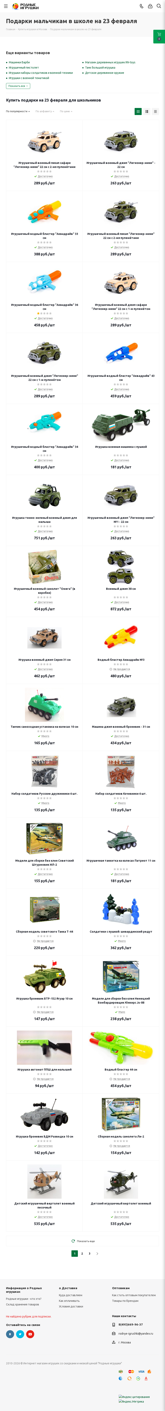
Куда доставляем (70, 1295)
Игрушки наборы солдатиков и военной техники (41, 72)
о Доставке (68, 1288)
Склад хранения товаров (22, 1304)
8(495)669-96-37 (131, 1324)
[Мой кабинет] (150, 6)
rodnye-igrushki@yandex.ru (136, 1333)
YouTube (30, 1334)
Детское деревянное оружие (104, 72)
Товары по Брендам (125, 1300)
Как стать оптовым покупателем (134, 1295)
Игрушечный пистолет (24, 67)
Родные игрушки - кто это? (23, 1298)
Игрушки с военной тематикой (29, 78)
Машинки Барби (19, 62)
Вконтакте (10, 1334)
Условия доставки (71, 1306)
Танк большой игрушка (100, 67)
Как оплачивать (69, 1300)
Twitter (20, 1334)
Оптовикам (121, 1288)
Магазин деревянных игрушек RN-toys (110, 62)
